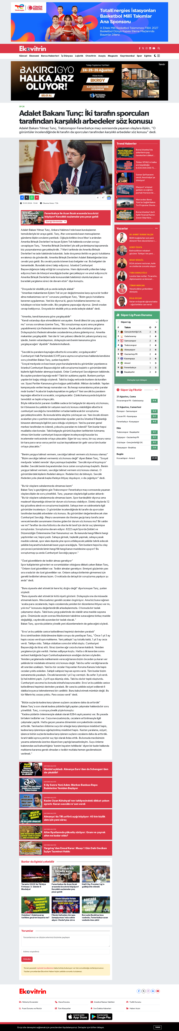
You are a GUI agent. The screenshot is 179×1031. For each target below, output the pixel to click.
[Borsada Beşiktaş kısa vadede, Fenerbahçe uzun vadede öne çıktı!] (96, 905)
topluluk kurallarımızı (45, 968)
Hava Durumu (64, 1002)
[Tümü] (156, 228)
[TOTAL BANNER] (89, 22)
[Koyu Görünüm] (155, 56)
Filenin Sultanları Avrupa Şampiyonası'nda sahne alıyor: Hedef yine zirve (63, 917)
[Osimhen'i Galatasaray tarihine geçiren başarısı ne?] (35, 905)
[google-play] (101, 1017)
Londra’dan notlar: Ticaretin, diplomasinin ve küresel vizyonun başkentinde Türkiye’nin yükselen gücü (143, 278)
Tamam (157, 1027)
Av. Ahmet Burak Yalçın (141, 235)
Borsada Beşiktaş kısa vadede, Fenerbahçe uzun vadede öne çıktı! (95, 917)
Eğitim (147, 56)
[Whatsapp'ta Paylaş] (31, 197)
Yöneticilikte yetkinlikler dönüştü (141, 290)
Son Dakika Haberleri (102, 1008)
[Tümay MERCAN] (122, 288)
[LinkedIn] (153, 991)
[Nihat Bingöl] (122, 263)
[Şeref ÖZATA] (122, 250)
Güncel (23, 56)
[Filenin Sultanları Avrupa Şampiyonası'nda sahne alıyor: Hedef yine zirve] (66, 905)
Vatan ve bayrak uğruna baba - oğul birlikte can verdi (143, 303)
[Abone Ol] (109, 198)
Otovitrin (90, 56)
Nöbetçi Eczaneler (30, 1002)
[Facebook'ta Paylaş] (22, 197)
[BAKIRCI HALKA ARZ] (89, 81)
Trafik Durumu (135, 1002)
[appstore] (78, 1017)
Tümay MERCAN (137, 286)
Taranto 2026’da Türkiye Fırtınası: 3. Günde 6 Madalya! (33, 886)
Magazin (113, 56)
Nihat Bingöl (136, 260)
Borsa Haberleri (50, 56)
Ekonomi (34, 56)
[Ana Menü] (158, 56)
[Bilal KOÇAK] (122, 301)
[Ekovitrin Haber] (33, 48)
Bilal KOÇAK (135, 298)
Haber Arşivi (135, 1008)
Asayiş (102, 56)
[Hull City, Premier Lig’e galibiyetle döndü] (96, 874)
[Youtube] (158, 991)
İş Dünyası (67, 56)
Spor (139, 56)
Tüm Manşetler (64, 1008)
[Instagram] (148, 991)
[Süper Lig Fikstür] (156, 390)
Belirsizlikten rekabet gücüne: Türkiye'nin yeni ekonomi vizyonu (141, 252)
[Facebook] (139, 991)
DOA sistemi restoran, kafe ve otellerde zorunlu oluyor (142, 264)
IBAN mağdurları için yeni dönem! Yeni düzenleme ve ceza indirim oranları (142, 239)
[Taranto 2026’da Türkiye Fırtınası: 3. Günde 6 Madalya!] (35, 874)
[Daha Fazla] (37, 197)
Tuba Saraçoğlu (138, 273)
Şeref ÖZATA (135, 247)
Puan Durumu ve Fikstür (32, 1008)
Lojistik (79, 56)
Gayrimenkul (127, 56)
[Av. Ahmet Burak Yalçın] (122, 238)
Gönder (27, 959)
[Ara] (159, 48)
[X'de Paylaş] (27, 197)
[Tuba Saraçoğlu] (122, 276)
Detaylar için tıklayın (137, 380)
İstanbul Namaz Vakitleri (104, 1002)
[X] (143, 991)
